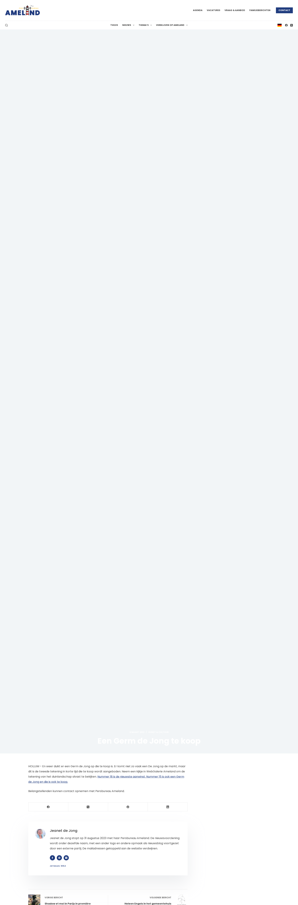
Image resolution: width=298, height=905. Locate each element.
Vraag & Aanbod (235, 10)
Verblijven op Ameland (170, 25)
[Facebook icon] (52, 857)
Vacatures (213, 10)
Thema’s (144, 25)
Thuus (114, 25)
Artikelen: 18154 (58, 866)
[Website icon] (59, 857)
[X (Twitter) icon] (66, 857)
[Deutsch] (279, 25)
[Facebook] (286, 25)
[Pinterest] (128, 807)
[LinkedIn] (168, 807)
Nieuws (126, 25)
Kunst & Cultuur (158, 732)
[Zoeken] (6, 25)
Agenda (197, 10)
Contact (284, 10)
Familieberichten (259, 10)
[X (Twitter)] (291, 25)
